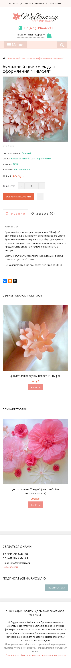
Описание (15, 213)
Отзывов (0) (43, 213)
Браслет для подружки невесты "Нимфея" (35, 376)
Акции (18, 611)
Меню (17, 44)
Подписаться (56, 587)
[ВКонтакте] (5, 281)
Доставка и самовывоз (34, 3)
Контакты (55, 3)
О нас (9, 611)
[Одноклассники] (10, 281)
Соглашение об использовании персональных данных (35, 655)
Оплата (13, 3)
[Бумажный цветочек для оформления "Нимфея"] (35, 109)
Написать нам (10, 567)
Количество (9, 186)
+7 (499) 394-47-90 (38, 28)
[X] (15, 281)
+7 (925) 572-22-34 (15, 557)
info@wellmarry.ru (20, 563)
